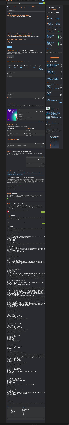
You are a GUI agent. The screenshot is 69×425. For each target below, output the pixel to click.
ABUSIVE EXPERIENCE (34, 0)
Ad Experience (12, 124)
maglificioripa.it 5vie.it (51, 69)
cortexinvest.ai (49, 45)
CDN (8, 55)
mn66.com (39, 172)
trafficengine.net (19, 174)
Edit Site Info (9, 46)
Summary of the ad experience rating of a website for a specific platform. (18, 126)
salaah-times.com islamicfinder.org (53, 79)
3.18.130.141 (48, 95)
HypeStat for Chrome (55, 57)
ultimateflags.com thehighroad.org (53, 64)
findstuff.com (14, 172)
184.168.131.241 (31, 34)
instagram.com (58, 19)
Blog (33, 424)
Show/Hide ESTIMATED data (53, 123)
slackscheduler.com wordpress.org (53, 78)
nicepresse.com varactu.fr (51, 74)
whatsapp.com (58, 27)
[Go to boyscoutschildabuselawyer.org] (7, 8)
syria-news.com (20, 172)
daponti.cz (48, 41)
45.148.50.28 (49, 87)
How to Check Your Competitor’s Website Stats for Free (56, 117)
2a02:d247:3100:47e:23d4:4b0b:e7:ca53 (53, 100)
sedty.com (25, 172)
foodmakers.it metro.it (51, 71)
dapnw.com (48, 38)
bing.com (49, 23)
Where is (19, 151)
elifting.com (35, 172)
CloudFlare (10, 57)
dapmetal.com (49, 37)
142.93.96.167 (49, 94)
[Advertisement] (26, 25)
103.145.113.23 (49, 86)
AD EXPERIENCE (30, 0)
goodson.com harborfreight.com (53, 63)
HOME (14, 0)
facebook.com (50, 19)
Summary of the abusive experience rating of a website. (16, 141)
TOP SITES (17, 0)
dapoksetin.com (49, 48)
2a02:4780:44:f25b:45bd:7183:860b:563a (54, 88)
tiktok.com (50, 22)
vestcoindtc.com (49, 43)
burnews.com (14, 174)
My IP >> (60, 102)
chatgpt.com (50, 24)
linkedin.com (58, 23)
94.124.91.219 (49, 92)
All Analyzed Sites (29, 424)
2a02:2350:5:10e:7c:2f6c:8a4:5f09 (52, 84)
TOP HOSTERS (25, 0)
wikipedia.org (50, 25)
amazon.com (58, 20)
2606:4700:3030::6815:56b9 (51, 97)
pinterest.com (50, 27)
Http (10, 226)
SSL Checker (16, 203)
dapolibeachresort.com (50, 42)
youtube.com (58, 18)
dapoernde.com (49, 36)
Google (12, 193)
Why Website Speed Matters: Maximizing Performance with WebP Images (56, 109)
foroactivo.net (30, 172)
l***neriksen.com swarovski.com (52, 77)
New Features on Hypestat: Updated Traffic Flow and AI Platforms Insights (55, 113)
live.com (57, 25)
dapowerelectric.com (50, 35)
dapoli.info (48, 34)
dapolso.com (49, 44)
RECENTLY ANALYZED (21, 0)
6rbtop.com (9, 172)
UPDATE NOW (54, 9)
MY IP (43, 0)
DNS (10, 401)
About (39, 424)
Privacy (36, 424)
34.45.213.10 (49, 85)
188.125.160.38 (49, 98)
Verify (12, 216)
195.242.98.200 (49, 91)
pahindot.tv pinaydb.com (51, 66)
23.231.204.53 (49, 93)
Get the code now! (54, 137)
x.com (49, 20)
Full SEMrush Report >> (41, 121)
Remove (49, 129)
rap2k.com (9, 174)
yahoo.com (58, 24)
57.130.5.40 (48, 99)
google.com (50, 18)
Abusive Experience (13, 139)
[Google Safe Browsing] (7, 199)
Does (20, 177)
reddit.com (58, 22)
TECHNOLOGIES (40, 0)
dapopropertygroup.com (51, 31)
